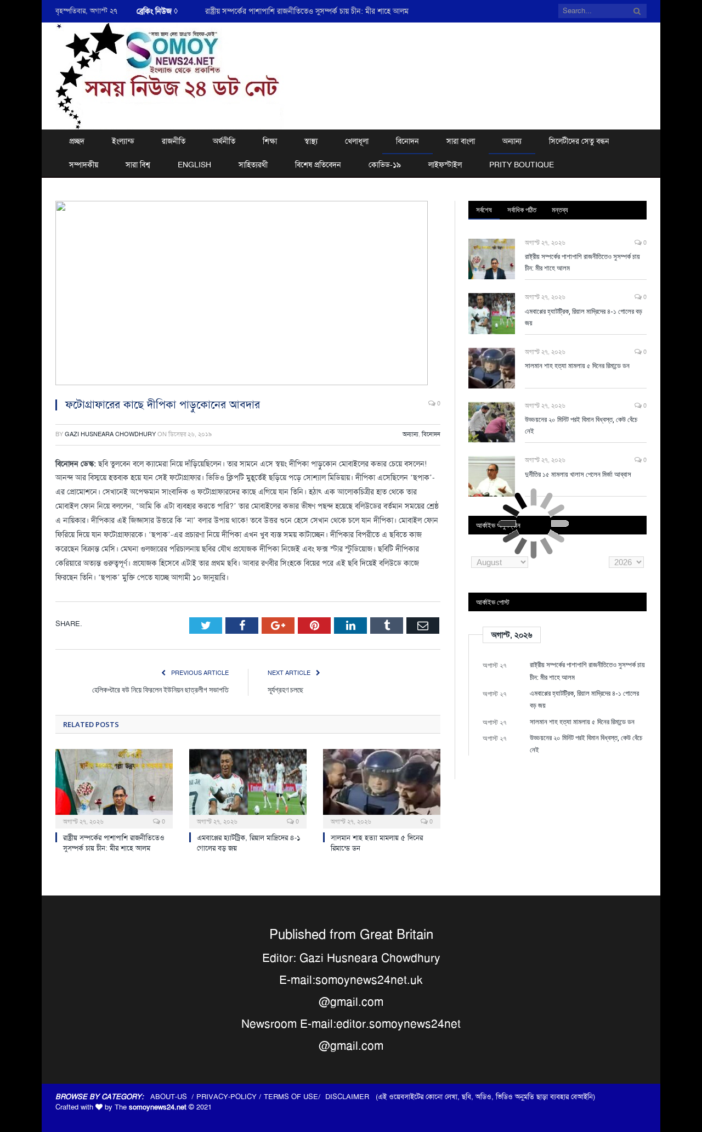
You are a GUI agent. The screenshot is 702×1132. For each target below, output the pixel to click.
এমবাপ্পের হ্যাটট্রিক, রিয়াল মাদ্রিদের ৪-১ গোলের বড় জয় (282, 11)
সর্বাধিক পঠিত (521, 210)
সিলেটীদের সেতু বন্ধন (579, 141)
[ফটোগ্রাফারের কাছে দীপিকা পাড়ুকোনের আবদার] (247, 294)
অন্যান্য (512, 141)
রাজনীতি (173, 141)
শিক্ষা (270, 141)
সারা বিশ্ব (138, 165)
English (194, 165)
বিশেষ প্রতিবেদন (318, 165)
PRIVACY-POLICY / (230, 1096)
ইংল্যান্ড (123, 141)
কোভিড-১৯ (385, 165)
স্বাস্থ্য (311, 141)
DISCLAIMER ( (351, 1096)
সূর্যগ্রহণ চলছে (285, 689)
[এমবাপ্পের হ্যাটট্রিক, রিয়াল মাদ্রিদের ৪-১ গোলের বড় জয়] (248, 787)
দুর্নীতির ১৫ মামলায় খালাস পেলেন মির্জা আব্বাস (578, 474)
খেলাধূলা (357, 141)
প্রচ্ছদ (76, 141)
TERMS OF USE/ (294, 1096)
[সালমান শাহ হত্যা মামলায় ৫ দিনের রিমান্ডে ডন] (381, 787)
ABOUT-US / (173, 1096)
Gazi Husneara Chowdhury (110, 434)
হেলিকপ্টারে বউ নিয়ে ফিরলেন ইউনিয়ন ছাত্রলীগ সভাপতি (160, 689)
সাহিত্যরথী (253, 165)
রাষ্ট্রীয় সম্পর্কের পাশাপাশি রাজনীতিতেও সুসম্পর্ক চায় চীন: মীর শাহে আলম (114, 843)
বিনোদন (407, 141)
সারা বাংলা (460, 141)
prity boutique (521, 165)
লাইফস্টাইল (445, 165)
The (150, 1107)
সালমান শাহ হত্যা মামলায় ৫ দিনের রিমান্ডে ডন (577, 365)
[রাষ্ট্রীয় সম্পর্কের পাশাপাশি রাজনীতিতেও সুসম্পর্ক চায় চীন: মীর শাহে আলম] (114, 787)
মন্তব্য (560, 210)
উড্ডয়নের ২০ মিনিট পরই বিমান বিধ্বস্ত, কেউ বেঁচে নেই (581, 425)
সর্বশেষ (484, 210)
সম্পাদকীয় (83, 165)
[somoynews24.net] (170, 74)
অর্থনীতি (224, 141)
